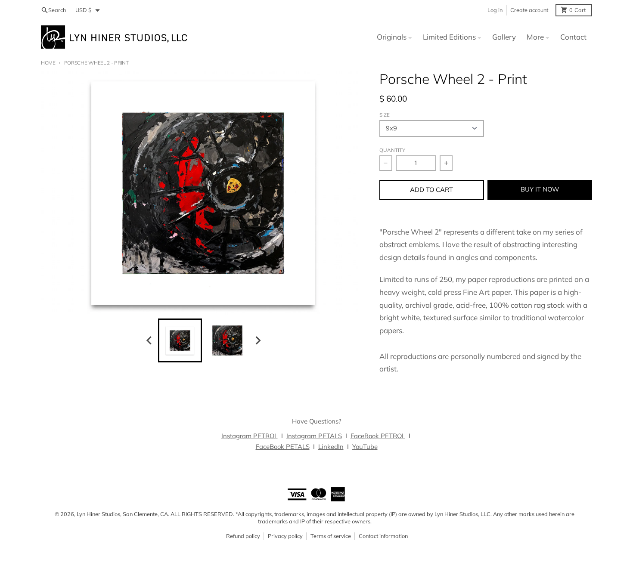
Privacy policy (285, 535)
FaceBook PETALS (283, 446)
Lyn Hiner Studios (98, 513)
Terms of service (330, 535)
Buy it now (540, 189)
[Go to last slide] (149, 340)
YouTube (365, 446)
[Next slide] (257, 340)
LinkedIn (331, 446)
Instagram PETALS (314, 436)
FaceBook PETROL (378, 436)
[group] (180, 340)
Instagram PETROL (249, 436)
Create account (529, 9)
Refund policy (243, 535)
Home (48, 62)
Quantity (392, 150)
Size (384, 114)
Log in (495, 9)
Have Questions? (316, 421)
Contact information (383, 535)
